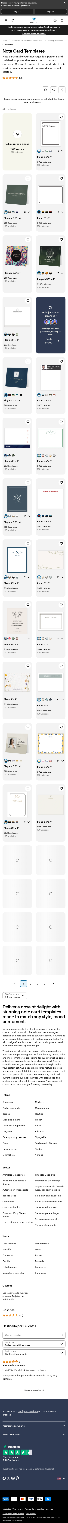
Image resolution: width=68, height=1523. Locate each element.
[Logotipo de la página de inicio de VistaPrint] (34, 20)
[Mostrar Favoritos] (53, 89)
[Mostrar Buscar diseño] (45, 89)
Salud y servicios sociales (48, 1201)
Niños (38, 1249)
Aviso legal (31, 1513)
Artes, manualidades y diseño (14, 1182)
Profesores (40, 1267)
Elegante (7, 1131)
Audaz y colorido (11, 1108)
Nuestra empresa (12, 1434)
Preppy (38, 1119)
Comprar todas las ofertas (34, 33)
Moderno (39, 1102)
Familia (6, 1261)
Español (50, 11)
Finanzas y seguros (45, 1174)
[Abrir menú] (6, 20)
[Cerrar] (64, 2)
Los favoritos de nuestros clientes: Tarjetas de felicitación (15, 1296)
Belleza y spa (9, 1195)
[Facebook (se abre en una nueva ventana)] (4, 1478)
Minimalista (9, 1154)
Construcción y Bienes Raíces (14, 1215)
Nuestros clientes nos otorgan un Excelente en (28, 1469)
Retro (38, 1125)
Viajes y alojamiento (45, 1225)
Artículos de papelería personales (27, 40)
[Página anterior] (14, 983)
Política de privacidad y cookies (39, 1509)
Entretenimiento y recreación (18, 1222)
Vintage (39, 1154)
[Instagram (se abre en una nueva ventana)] (13, 1478)
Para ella (39, 1261)
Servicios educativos (46, 1207)
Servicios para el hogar (47, 1213)
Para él (38, 1255)
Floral (5, 1143)
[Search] (62, 1335)
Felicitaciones (10, 1267)
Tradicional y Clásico (46, 1143)
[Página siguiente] (53, 983)
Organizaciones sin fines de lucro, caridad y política (49, 1188)
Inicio (5, 40)
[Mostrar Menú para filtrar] (62, 89)
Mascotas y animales (13, 1272)
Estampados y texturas (14, 1137)
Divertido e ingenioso (14, 1125)
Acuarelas (8, 1102)
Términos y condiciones (13, 1513)
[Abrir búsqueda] (12, 20)
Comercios (8, 1201)
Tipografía (40, 1137)
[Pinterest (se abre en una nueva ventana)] (17, 1478)
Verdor (38, 1149)
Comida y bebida (12, 1207)
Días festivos (9, 1243)
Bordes (6, 1113)
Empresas (8, 1255)
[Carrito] (62, 20)
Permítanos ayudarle (14, 1425)
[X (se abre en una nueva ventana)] (8, 1479)
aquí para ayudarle (28, 1411)
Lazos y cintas (10, 1149)
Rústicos (39, 1131)
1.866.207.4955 (9, 1509)
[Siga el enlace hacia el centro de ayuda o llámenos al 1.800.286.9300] (55, 20)
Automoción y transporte (15, 1189)
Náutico (39, 1113)
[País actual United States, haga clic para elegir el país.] (61, 1478)
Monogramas (42, 1108)
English (17, 11)
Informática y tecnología (48, 1180)
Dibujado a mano (11, 1119)
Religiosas (40, 1272)
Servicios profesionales (47, 1219)
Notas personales (55, 40)
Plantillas (9, 44)
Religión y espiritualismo (48, 1195)
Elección (7, 1249)
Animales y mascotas (14, 1174)
